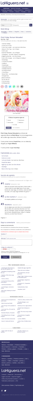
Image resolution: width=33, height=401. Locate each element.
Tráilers (9, 360)
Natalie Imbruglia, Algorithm (24, 268)
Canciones (27, 10)
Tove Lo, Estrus (5, 278)
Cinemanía (6, 356)
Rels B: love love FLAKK (7, 303)
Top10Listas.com (19, 385)
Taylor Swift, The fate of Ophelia (7, 331)
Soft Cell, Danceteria (6, 284)
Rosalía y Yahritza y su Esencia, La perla (22, 331)
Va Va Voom (5, 156)
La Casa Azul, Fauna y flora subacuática (7, 281)
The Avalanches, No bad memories (23, 273)
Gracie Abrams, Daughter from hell (23, 315)
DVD (26, 358)
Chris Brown (17, 164)
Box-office (21, 363)
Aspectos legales (16, 376)
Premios (11, 12)
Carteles (14, 363)
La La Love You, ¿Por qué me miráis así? (8, 309)
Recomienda (18, 374)
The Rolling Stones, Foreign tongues (8, 315)
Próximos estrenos (19, 358)
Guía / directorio (6, 351)
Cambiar (15, 378)
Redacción (10, 374)
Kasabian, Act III (21, 289)
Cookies (21, 378)
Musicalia (3, 14)
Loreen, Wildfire (22, 318)
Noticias (10, 31)
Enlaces (5, 33)
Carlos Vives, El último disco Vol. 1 (24, 321)
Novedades (25, 8)
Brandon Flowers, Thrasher (8, 312)
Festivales (5, 12)
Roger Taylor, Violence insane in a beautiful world (24, 277)
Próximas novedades (6, 10)
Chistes (12, 385)
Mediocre (21, 122)
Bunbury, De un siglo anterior (25, 305)
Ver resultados (16, 127)
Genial (9, 120)
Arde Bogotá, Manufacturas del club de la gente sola (8, 268)
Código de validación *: (7, 247)
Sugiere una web (6, 376)
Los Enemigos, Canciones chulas (7, 287)
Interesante (10, 122)
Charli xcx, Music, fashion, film (25, 299)
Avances (4, 360)
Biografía (17, 31)
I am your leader (6, 160)
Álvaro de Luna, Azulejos (24, 270)
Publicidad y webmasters (8, 381)
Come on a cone (6, 158)
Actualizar (23, 177)
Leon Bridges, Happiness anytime (23, 280)
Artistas (17, 12)
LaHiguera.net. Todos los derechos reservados (14, 395)
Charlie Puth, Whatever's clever (23, 308)
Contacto (4, 374)
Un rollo (15, 124)
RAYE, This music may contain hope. (24, 312)
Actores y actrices (6, 363)
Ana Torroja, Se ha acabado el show (8, 306)
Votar (8, 127)
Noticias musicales (15, 8)
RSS (17, 381)
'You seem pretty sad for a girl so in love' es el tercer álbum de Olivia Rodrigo (16, 20)
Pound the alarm (6, 162)
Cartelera (9, 358)
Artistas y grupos (12, 349)
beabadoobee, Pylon (23, 287)
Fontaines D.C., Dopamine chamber (23, 284)
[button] (27, 3)
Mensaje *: (8, 238)
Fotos (22, 31)
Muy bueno (21, 120)
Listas (29, 12)
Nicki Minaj (8, 14)
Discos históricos (18, 10)
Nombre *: (4, 234)
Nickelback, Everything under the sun (8, 272)
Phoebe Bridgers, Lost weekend (23, 302)
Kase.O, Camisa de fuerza (8, 321)
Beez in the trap (6, 169)
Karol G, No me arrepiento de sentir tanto (8, 300)
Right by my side (6, 164)
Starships (4, 166)
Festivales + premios (18, 360)
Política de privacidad (7, 378)
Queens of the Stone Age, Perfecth (7, 275)
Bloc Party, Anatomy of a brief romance (8, 291)
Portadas (23, 12)
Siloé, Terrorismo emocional (8, 318)
